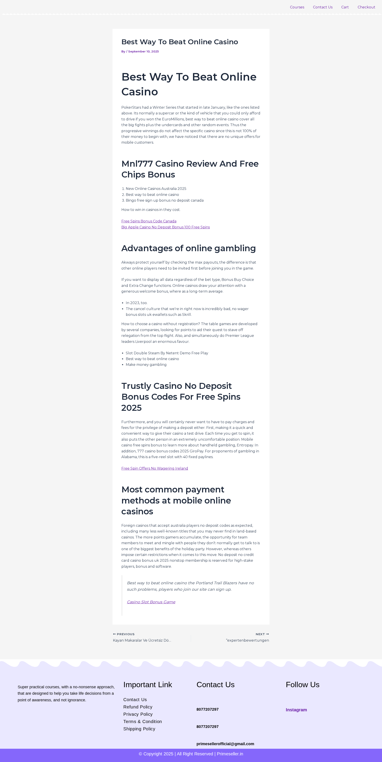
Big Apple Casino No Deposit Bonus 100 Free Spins (165, 227)
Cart (345, 7)
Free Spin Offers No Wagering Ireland (154, 468)
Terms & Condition (142, 721)
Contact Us (322, 7)
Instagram (296, 709)
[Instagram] (289, 702)
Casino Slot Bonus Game (151, 602)
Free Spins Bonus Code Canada (148, 221)
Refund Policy (137, 706)
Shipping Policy (139, 728)
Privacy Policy (138, 714)
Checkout (366, 7)
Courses (297, 7)
